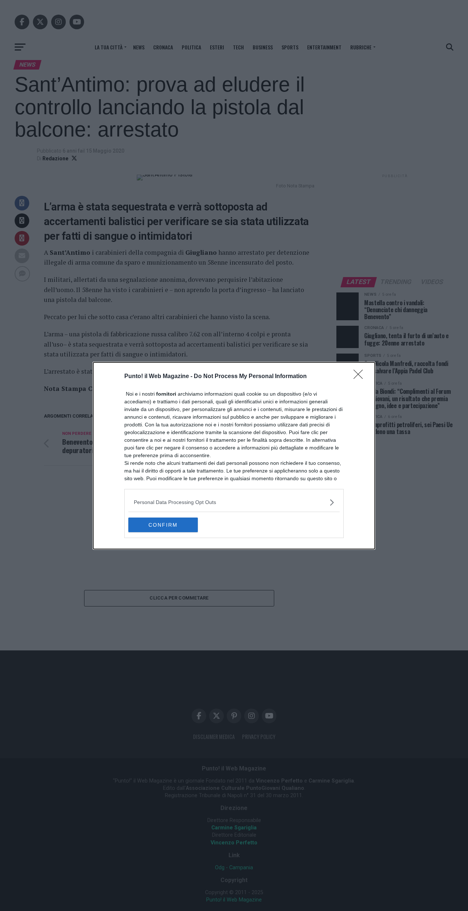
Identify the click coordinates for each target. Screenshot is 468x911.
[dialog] (234, 455)
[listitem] (234, 502)
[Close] (360, 377)
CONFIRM (163, 525)
